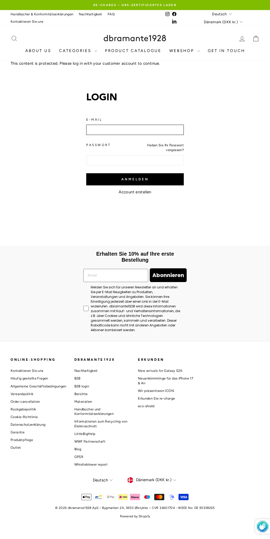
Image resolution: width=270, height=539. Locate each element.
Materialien (83, 402)
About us (38, 50)
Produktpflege (22, 440)
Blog (77, 449)
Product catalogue (133, 50)
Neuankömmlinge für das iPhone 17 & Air (165, 380)
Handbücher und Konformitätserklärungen (94, 411)
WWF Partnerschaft (89, 441)
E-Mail (94, 119)
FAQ (111, 14)
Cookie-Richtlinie (24, 417)
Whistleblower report (91, 464)
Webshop (182, 50)
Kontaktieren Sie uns (27, 22)
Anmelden (134, 179)
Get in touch (226, 50)
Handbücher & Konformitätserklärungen (42, 14)
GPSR (79, 457)
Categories (76, 50)
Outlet (16, 447)
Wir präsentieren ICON (156, 391)
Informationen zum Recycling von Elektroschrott (101, 423)
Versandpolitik (22, 394)
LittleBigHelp (85, 434)
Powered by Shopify (135, 516)
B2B (77, 378)
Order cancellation (25, 402)
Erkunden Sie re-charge (156, 398)
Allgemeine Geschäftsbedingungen (38, 386)
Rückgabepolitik (23, 409)
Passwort (98, 145)
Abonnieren (168, 275)
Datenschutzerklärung (28, 424)
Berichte (81, 394)
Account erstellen (135, 192)
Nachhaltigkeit (90, 14)
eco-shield (146, 406)
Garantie (18, 432)
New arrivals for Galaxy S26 (160, 371)
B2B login (81, 386)
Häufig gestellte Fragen (29, 378)
